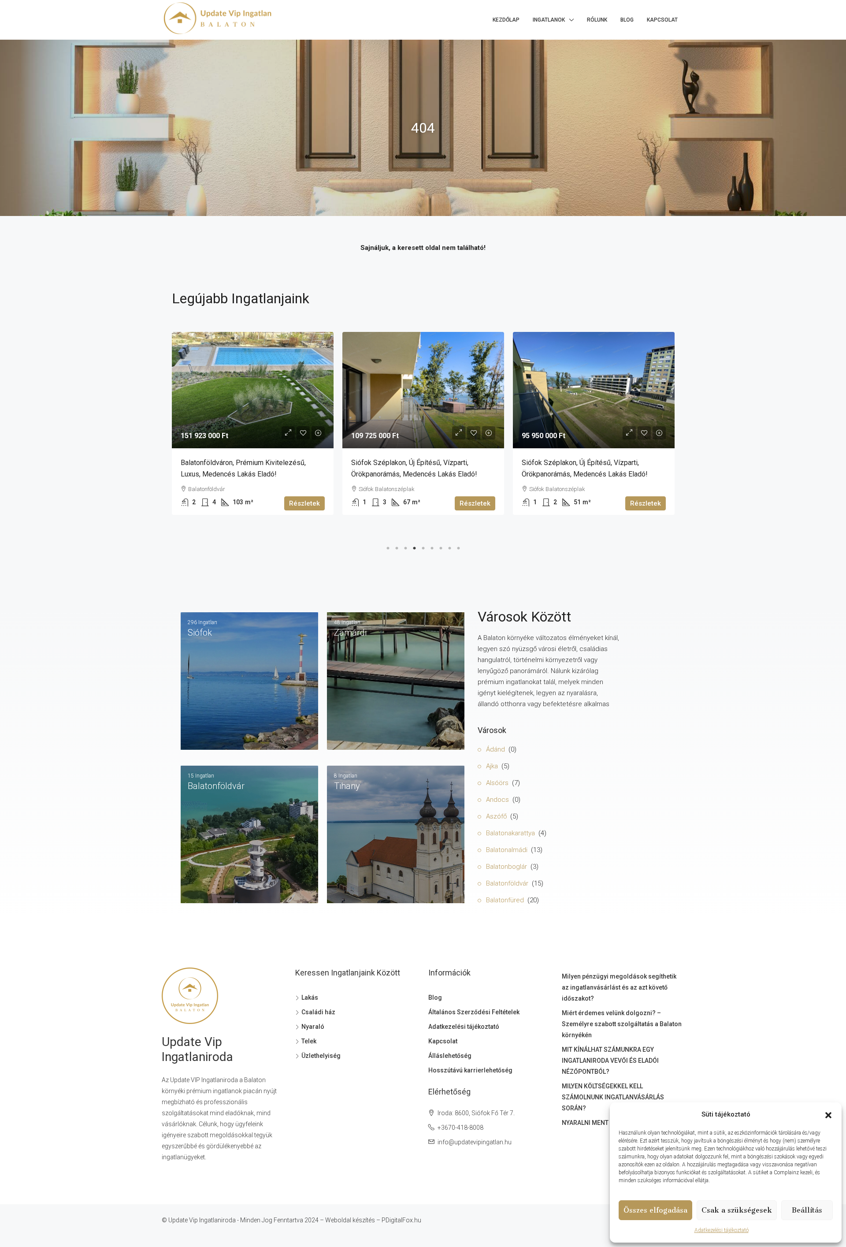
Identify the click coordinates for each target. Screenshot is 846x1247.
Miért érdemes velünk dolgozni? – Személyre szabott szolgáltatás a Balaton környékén (622, 1024)
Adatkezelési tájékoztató (721, 1230)
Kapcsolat (662, 20)
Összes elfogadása (655, 1210)
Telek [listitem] (308, 1041)
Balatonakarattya (510, 833)
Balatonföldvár (507, 883)
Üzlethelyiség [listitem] (321, 1055)
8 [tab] (449, 546)
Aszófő (496, 816)
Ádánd (495, 749)
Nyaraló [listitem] (312, 1026)
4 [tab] (414, 546)
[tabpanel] (252, 423)
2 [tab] (396, 546)
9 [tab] (458, 546)
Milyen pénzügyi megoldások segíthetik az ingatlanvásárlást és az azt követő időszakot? (619, 987)
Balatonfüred (505, 900)
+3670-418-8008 (460, 1127)
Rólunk (597, 20)
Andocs (497, 800)
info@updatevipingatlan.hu (475, 1142)
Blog (627, 20)
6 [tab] (431, 546)
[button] (828, 1114)
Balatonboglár (506, 867)
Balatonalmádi (506, 850)
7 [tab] (440, 546)
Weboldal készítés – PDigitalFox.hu (373, 1220)
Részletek (304, 503)
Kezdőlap (506, 20)
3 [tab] (405, 546)
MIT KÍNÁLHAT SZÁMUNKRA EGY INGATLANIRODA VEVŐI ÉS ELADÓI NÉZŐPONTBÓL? (610, 1060)
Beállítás (807, 1210)
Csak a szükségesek (736, 1210)
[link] (253, 390)
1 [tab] (387, 546)
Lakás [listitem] (309, 997)
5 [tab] (423, 546)
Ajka (492, 766)
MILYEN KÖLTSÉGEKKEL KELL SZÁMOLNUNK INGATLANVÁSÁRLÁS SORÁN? (613, 1097)
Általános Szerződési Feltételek (473, 1012)
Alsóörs (497, 783)
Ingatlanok (549, 20)
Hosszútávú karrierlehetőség (470, 1070)
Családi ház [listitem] (318, 1012)
